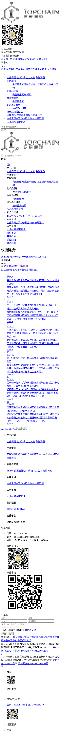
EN (5, 130)
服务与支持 (31, 69)
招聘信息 (21, 122)
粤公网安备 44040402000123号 (33, 651)
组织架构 (21, 77)
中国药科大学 (24, 640)
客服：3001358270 (34, 704)
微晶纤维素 (18, 84)
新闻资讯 (42, 69)
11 (15, 429)
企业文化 (30, 77)
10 (12, 429)
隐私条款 (31, 630)
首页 (3, 69)
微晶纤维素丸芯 (32, 84)
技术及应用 (36, 115)
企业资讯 (11, 118)
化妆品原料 (12, 91)
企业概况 (11, 77)
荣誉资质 (40, 77)
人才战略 (11, 122)
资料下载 (7, 59)
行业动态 (30, 118)
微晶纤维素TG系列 (21, 94)
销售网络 (31, 59)
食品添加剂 (12, 98)
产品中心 (20, 69)
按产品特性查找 (15, 111)
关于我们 (10, 69)
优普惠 (16, 637)
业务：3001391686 (16, 704)
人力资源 (51, 69)
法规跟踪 (39, 118)
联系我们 (43, 59)
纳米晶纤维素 (13, 105)
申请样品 (19, 59)
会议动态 (20, 118)
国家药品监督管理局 (30, 637)
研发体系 (11, 115)
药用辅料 (11, 81)
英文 (3, 66)
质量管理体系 (23, 115)
